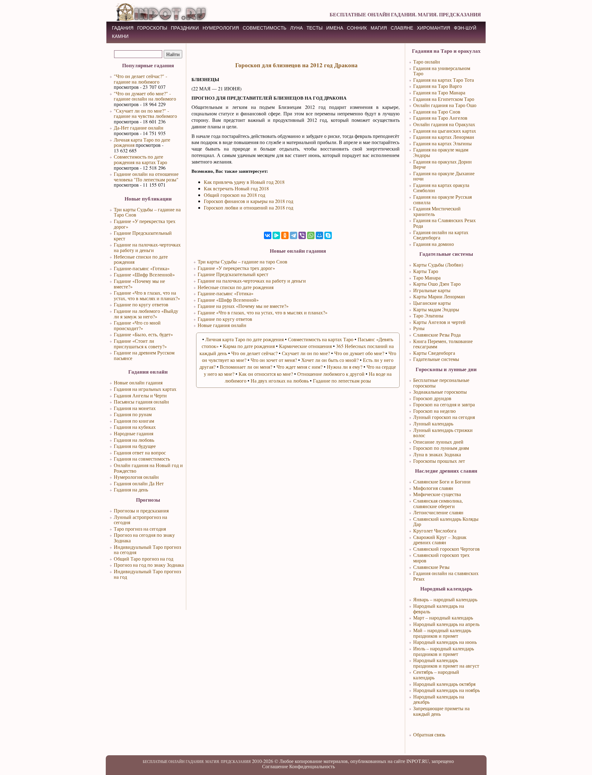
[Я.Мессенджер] (276, 235)
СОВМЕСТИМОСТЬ (264, 28)
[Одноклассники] (285, 235)
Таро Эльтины (428, 315)
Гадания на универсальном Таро (441, 71)
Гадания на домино (433, 244)
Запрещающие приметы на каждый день (441, 711)
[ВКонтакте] (267, 235)
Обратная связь (429, 734)
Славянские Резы (431, 567)
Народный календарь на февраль (438, 609)
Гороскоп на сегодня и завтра (444, 404)
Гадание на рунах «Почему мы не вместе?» (243, 306)
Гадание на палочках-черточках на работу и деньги (147, 247)
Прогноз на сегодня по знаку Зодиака (144, 538)
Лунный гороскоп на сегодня (444, 417)
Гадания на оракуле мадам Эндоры (440, 152)
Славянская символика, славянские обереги (438, 503)
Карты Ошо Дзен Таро (437, 283)
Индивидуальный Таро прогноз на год (147, 574)
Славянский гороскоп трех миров (441, 558)
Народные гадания (133, 433)
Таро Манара (427, 277)
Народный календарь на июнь (445, 642)
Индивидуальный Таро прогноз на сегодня (147, 550)
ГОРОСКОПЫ (152, 28)
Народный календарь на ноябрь (446, 690)
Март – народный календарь (443, 617)
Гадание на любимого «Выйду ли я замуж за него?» (146, 314)
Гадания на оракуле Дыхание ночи (444, 176)
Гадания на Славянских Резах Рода (444, 223)
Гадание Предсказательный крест (143, 236)
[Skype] (328, 235)
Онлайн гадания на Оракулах (444, 124)
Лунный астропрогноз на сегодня (140, 520)
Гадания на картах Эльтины (442, 143)
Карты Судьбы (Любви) (438, 264)
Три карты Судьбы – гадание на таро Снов (242, 261)
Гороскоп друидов (432, 398)
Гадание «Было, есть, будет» (143, 334)
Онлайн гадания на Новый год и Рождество (148, 468)
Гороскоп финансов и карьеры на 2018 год (248, 201)
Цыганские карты (432, 303)
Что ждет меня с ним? (300, 366)
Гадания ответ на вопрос (140, 452)
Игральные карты (431, 290)
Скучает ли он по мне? (306, 353)
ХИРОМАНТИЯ (433, 28)
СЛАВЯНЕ (402, 28)
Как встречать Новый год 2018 (236, 188)
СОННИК (357, 28)
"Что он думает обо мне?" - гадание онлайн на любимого (145, 96)
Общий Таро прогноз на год (143, 558)
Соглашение (275, 766)
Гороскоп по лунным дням (441, 448)
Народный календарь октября (444, 684)
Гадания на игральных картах (145, 389)
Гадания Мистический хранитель (437, 211)
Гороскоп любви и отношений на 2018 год (248, 207)
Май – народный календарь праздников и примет (442, 633)
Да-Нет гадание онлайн (138, 127)
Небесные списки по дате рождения (141, 259)
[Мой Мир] (319, 235)
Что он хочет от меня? (274, 360)
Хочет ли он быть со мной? (330, 360)
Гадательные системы (436, 359)
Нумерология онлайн (136, 477)
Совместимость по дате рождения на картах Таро (140, 159)
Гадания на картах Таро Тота (443, 80)
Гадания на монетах (135, 408)
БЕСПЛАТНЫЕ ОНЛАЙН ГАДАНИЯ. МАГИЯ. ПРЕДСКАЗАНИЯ (405, 14)
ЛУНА (296, 28)
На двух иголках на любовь (280, 380)
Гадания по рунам (133, 414)
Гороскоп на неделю (434, 411)
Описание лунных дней (438, 441)
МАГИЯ (379, 28)
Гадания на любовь (134, 440)
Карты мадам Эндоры (436, 309)
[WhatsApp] (310, 235)
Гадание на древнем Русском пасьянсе (144, 355)
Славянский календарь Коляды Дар (446, 522)
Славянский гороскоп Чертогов (446, 548)
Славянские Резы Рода (437, 334)
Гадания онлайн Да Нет (139, 483)
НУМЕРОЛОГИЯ (221, 28)
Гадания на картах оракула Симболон (441, 188)
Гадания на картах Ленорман (443, 137)
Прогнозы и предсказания (141, 510)
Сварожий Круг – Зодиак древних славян (440, 540)
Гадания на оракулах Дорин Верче (442, 164)
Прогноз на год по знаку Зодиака (149, 565)
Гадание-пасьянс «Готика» (142, 268)
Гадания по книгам (134, 420)
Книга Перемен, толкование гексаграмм (443, 344)
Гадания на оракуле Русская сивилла (442, 199)
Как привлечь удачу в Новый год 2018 (244, 182)
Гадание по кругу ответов (141, 304)
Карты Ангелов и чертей (439, 322)
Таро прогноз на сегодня (140, 528)
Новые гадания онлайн (222, 325)
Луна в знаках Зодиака (437, 454)
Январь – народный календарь (445, 599)
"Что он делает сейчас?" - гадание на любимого (140, 79)
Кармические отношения (305, 346)
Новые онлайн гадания (138, 382)
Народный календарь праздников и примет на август (446, 663)
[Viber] (302, 235)
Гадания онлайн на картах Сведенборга (440, 235)
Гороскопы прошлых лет (439, 461)
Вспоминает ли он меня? (246, 366)
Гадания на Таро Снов (436, 111)
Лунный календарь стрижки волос (443, 433)
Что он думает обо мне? (359, 353)
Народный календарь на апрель (446, 624)
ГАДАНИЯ (123, 28)
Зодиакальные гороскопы (440, 391)
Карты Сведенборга (434, 353)
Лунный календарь (433, 423)
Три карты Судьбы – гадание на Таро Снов (147, 212)
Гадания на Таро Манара (439, 92)
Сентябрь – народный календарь (436, 675)
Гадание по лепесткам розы (342, 380)
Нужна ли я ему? (344, 366)
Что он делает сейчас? (254, 353)
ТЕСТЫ (314, 28)
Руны (419, 328)
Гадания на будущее (135, 446)
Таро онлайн (426, 61)
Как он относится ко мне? (266, 374)
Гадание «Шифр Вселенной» (144, 274)
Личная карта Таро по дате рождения (142, 142)
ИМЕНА (334, 28)
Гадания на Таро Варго (437, 86)
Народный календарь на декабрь (438, 699)
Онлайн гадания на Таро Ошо (444, 105)
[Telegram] (293, 235)
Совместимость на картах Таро (320, 339)
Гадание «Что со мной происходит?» (137, 325)
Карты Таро (425, 271)
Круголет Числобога (434, 530)
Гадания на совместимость (142, 458)
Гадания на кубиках (135, 427)
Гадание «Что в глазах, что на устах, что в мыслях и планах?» (147, 295)
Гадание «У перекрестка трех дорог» (144, 224)
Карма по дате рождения (249, 346)
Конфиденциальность (312, 766)
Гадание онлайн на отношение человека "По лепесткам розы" (146, 177)
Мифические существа (437, 494)
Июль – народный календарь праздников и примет (443, 651)
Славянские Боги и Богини (442, 481)
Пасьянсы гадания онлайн (141, 401)
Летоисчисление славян (438, 512)
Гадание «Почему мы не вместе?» (139, 284)
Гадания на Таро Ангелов (440, 117)
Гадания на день (131, 489)
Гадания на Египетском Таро (443, 99)
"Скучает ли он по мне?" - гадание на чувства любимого (145, 113)
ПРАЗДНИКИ (185, 28)
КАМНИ (120, 36)
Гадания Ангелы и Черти (140, 395)
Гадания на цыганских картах (444, 130)
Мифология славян (433, 488)
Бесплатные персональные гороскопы (441, 383)
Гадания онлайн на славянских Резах (446, 576)
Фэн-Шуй (465, 28)
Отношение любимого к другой (330, 374)
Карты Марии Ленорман (439, 296)
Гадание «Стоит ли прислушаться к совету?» (140, 344)
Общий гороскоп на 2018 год (234, 195)
